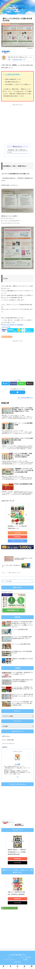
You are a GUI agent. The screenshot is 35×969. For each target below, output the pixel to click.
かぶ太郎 (17, 764)
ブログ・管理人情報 (8, 740)
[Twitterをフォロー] (17, 392)
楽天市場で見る (17, 536)
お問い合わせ (6, 736)
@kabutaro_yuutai (17, 59)
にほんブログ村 (5, 327)
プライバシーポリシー (8, 743)
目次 (16, 146)
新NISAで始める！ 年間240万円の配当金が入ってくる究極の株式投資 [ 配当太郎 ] (17, 852)
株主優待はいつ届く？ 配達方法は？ (17, 150)
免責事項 (4, 747)
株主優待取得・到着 (7, 336)
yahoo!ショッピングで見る (18, 540)
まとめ (10, 152)
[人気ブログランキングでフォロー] (9, 909)
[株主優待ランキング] (19, 825)
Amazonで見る (17, 532)
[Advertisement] (17, 124)
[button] (30, 383)
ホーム (9, 957)
